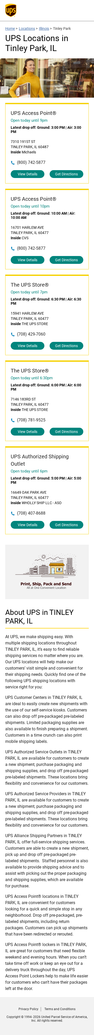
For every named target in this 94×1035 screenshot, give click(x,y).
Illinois (44, 28)
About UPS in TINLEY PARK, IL (39, 616)
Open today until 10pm (30, 206)
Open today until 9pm (29, 120)
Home (10, 28)
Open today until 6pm (29, 471)
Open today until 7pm (29, 292)
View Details (27, 174)
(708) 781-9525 (31, 420)
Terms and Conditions (59, 1009)
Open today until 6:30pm (32, 378)
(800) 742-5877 (31, 162)
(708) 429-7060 (31, 334)
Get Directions (66, 174)
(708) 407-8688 (31, 513)
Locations (27, 28)
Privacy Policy (28, 1009)
